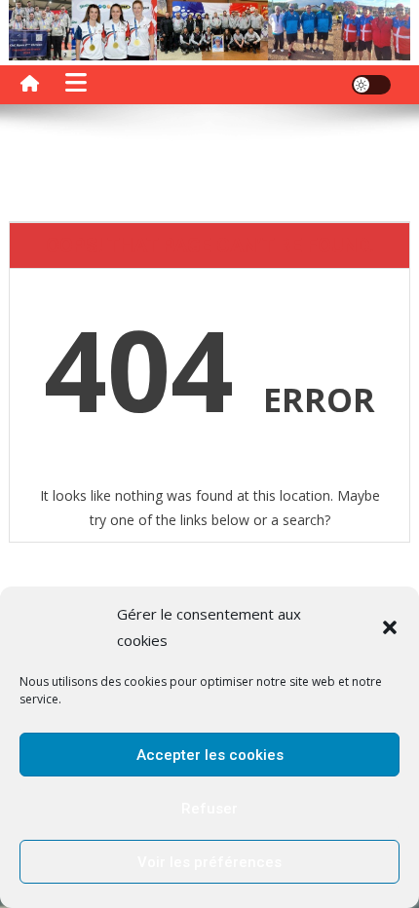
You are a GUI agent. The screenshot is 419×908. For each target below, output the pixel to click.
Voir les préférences (209, 862)
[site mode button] (371, 85)
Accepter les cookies (210, 755)
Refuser (209, 808)
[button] (390, 627)
